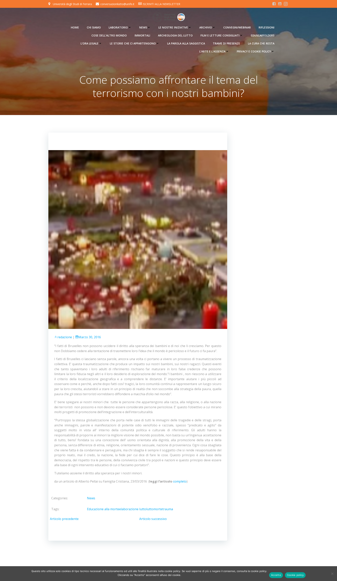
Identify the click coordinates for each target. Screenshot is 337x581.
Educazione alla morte (103, 509)
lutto (149, 509)
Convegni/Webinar (237, 27)
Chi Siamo (94, 27)
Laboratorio (118, 27)
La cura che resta (261, 43)
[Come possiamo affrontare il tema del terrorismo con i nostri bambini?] (137, 239)
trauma (167, 509)
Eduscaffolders (262, 35)
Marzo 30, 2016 (89, 337)
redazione (64, 337)
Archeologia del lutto (175, 35)
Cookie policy (295, 575)
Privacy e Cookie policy (254, 51)
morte (157, 509)
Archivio (205, 27)
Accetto (276, 575)
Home (75, 27)
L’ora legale (89, 43)
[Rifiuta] (332, 574)
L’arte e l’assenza (212, 51)
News (143, 27)
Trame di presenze (226, 43)
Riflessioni (266, 27)
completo (180, 481)
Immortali (142, 35)
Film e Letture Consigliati (219, 35)
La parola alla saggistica (186, 43)
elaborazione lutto (132, 509)
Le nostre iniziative (173, 27)
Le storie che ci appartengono (133, 43)
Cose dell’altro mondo (109, 35)
